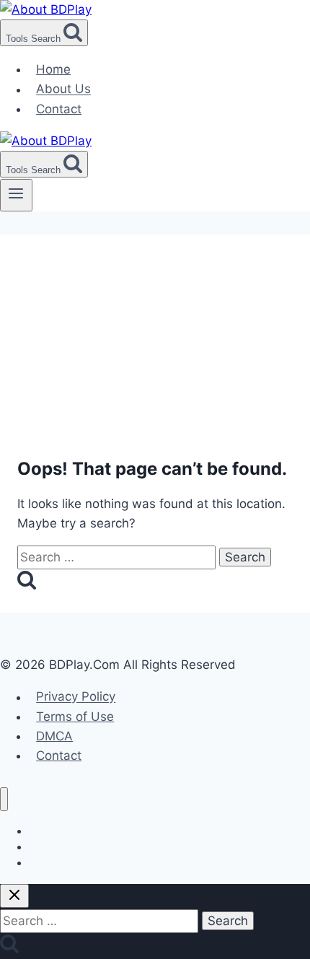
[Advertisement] (155, 327)
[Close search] (14, 896)
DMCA (54, 736)
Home (53, 69)
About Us (63, 89)
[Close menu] (4, 799)
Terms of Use (75, 716)
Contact (58, 109)
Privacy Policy (75, 697)
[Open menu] (16, 195)
